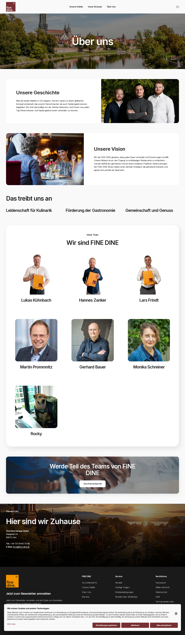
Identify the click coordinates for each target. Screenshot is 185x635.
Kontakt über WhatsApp (126, 597)
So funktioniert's (89, 582)
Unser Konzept (95, 6)
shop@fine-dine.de (21, 547)
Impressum (161, 582)
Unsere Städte (76, 6)
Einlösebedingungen (124, 592)
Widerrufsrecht (162, 587)
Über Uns (111, 6)
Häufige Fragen (122, 587)
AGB (158, 597)
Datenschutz (161, 592)
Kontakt (118, 582)
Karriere (85, 597)
